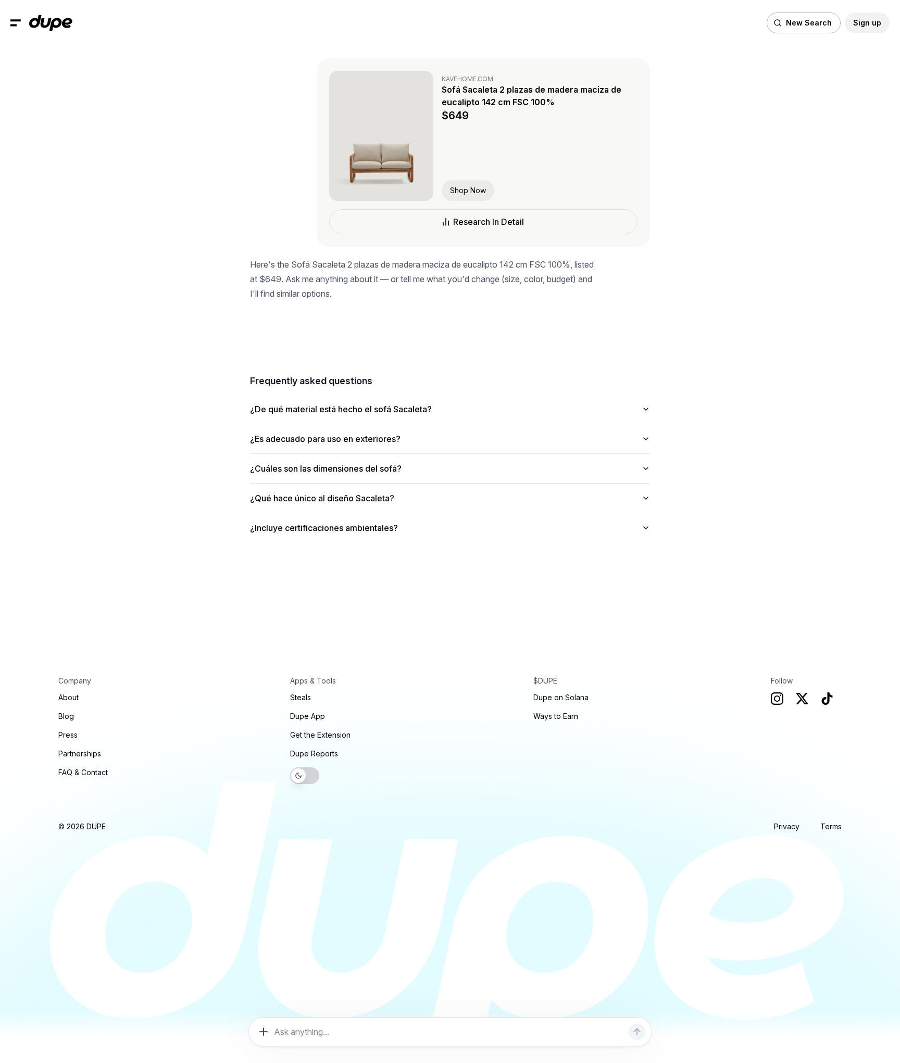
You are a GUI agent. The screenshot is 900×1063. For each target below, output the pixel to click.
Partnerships (79, 753)
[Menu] (15, 23)
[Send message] (637, 1031)
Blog (66, 716)
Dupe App (307, 716)
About (68, 697)
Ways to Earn (555, 716)
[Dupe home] (50, 23)
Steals (300, 697)
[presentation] (450, 531)
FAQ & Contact (83, 772)
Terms (831, 826)
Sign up (867, 22)
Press (68, 734)
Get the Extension (320, 734)
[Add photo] (263, 1031)
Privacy (786, 826)
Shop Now (468, 190)
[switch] (304, 775)
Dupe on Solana (561, 697)
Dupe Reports (314, 753)
